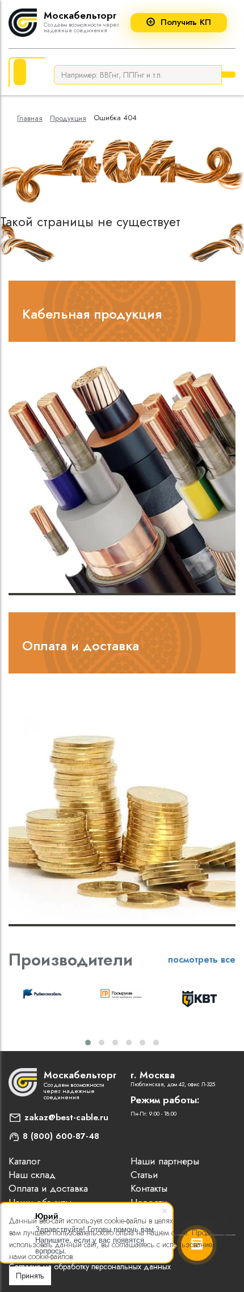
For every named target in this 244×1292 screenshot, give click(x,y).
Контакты (149, 1188)
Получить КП (186, 22)
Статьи (144, 1174)
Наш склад (32, 1174)
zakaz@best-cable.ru (66, 1117)
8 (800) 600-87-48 (61, 1136)
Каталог (24, 1161)
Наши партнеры (165, 1161)
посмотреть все (201, 959)
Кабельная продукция (92, 314)
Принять (30, 1275)
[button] (88, 1042)
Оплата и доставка (80, 645)
